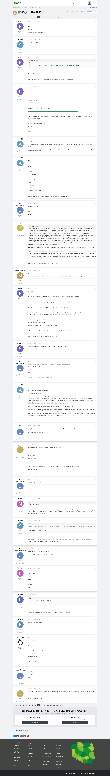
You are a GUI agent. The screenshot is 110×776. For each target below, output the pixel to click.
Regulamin (67, 773)
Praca (43, 745)
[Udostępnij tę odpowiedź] (95, 21)
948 (23, 17)
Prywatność (83, 773)
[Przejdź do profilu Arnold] (20, 44)
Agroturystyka (17, 743)
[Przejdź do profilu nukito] (20, 503)
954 (41, 17)
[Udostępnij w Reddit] (23, 736)
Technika (58, 753)
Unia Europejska (60, 756)
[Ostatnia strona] (61, 17)
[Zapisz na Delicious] (21, 736)
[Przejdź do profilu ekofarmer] (15, 13)
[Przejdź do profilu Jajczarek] (20, 449)
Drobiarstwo (43, 14)
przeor (20, 21)
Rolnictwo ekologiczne (61, 743)
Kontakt (94, 773)
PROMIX (20, 288)
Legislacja (30, 753)
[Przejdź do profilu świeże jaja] (20, 348)
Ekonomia (16, 765)
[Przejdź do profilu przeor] (20, 26)
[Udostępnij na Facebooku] (16, 736)
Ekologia (16, 763)
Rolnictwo (44, 764)
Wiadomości (59, 764)
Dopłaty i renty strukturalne (17, 751)
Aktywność (81, 3)
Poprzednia (18, 17)
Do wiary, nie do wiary (19, 755)
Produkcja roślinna (46, 753)
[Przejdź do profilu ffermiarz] (20, 573)
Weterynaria (59, 761)
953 (38, 17)
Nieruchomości (31, 763)
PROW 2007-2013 (46, 759)
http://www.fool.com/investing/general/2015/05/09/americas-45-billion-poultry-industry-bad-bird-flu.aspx (53, 111)
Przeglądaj (71, 3)
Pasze (43, 743)
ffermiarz (20, 568)
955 (44, 17)
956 (48, 17)
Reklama (89, 773)
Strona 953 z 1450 (66, 16)
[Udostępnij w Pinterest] (28, 736)
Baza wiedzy (17, 748)
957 (51, 17)
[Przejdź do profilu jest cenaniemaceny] (20, 210)
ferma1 (20, 619)
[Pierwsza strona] (14, 17)
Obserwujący (89, 11)
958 (54, 17)
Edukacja (16, 760)
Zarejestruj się (35, 722)
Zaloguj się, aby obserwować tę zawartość (75, 11)
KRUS (29, 751)
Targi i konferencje (60, 751)
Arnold (20, 39)
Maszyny (30, 756)
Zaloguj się (75, 722)
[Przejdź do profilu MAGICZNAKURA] (20, 275)
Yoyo (20, 223)
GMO (29, 745)
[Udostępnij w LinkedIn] (25, 736)
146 (95, 11)
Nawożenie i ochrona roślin (33, 759)
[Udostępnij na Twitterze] (14, 736)
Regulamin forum (75, 773)
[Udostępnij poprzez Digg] (18, 736)
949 (26, 17)
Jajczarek (20, 445)
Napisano (34, 21)
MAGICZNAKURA (20, 270)
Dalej (57, 17)
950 (29, 17)
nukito (20, 499)
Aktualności (16, 745)
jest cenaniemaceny (20, 204)
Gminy (29, 743)
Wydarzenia (59, 767)
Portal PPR (62, 3)
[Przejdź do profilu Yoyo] (20, 228)
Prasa (43, 748)
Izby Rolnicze (31, 748)
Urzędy (57, 759)
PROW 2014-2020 (46, 761)
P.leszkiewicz (20, 637)
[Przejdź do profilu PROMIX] (20, 293)
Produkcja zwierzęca (47, 756)
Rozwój (58, 748)
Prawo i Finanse (46, 751)
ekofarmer (27, 14)
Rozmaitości (59, 745)
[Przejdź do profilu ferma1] (20, 624)
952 (35, 17)
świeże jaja (20, 343)
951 (32, 17)
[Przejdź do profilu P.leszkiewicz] (20, 642)
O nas (62, 773)
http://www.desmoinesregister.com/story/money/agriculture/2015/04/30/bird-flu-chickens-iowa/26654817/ (54, 65)
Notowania (30, 765)
